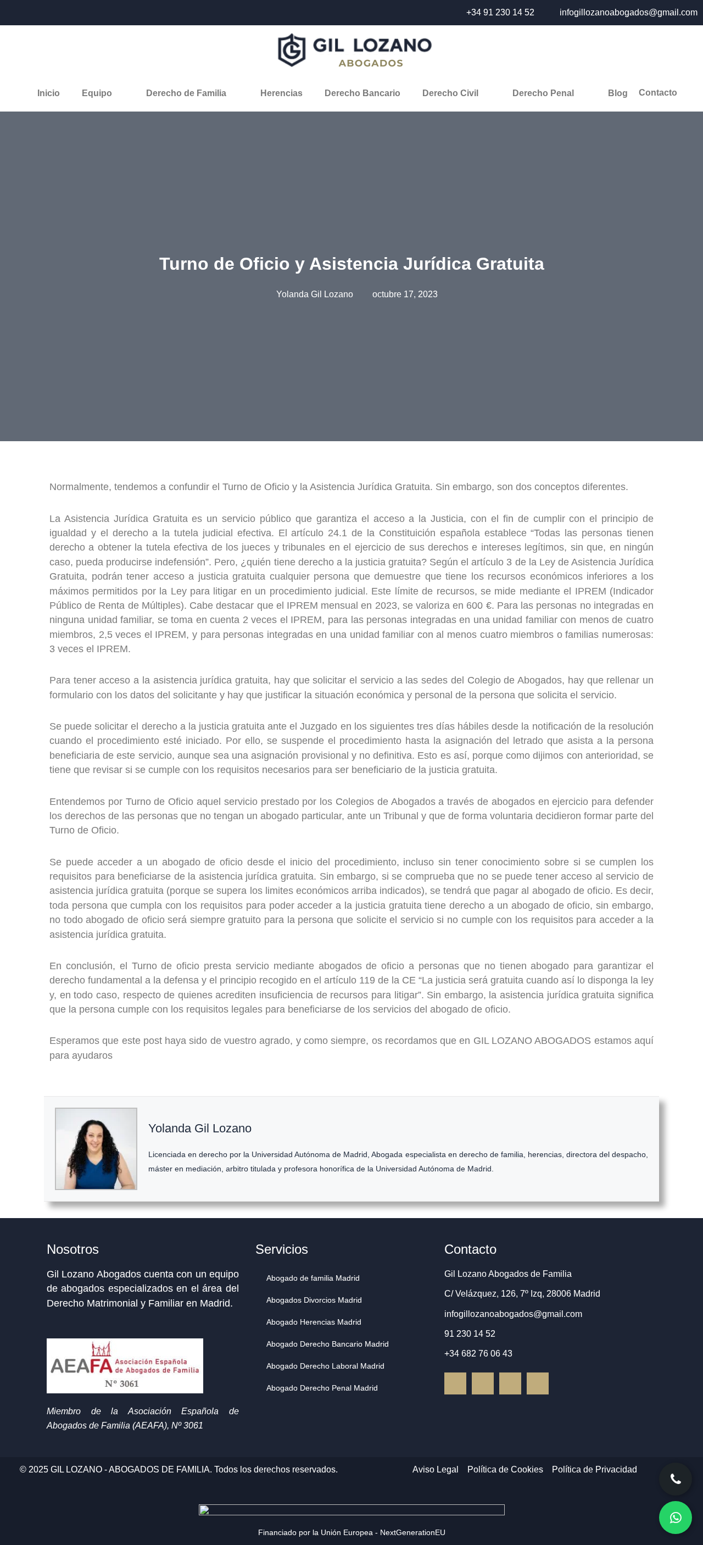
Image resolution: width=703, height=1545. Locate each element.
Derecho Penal (543, 93)
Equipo (97, 93)
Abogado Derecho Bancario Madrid (327, 1344)
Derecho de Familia (186, 93)
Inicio (48, 93)
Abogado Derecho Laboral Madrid (325, 1365)
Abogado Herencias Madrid (313, 1322)
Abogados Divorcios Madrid (314, 1300)
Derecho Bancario (362, 93)
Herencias (281, 93)
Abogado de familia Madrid (313, 1278)
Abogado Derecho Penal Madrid (322, 1387)
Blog (618, 93)
